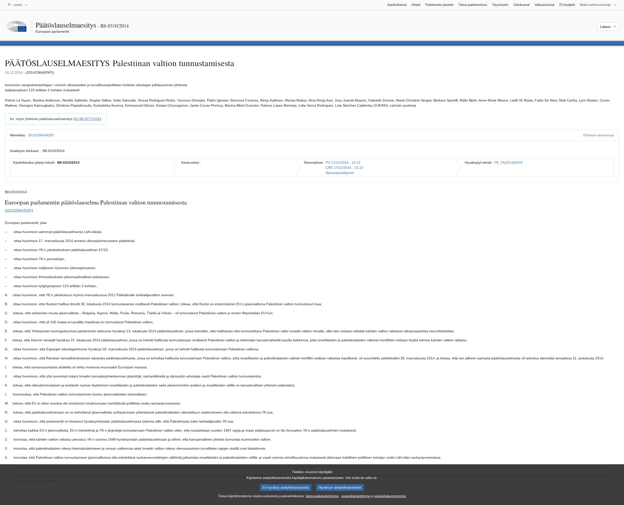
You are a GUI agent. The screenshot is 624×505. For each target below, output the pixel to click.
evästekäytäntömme (355, 496)
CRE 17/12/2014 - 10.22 (344, 168)
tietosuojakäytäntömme (322, 496)
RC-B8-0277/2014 (87, 119)
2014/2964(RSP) (41, 135)
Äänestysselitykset (340, 173)
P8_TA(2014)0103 (508, 162)
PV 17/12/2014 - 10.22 (343, 162)
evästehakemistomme (390, 496)
